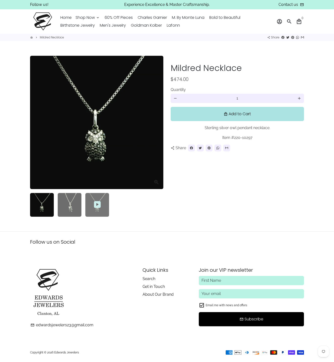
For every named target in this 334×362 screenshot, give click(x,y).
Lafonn (173, 25)
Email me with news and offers (226, 305)
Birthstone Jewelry (77, 25)
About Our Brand (158, 294)
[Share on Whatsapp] (297, 37)
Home (66, 17)
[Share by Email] (302, 37)
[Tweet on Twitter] (287, 37)
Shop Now (88, 17)
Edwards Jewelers (66, 352)
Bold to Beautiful (224, 17)
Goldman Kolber (146, 25)
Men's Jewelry (113, 25)
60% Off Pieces (119, 17)
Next (156, 122)
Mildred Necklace (52, 37)
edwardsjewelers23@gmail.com (62, 325)
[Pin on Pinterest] (292, 37)
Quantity (178, 89)
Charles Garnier (152, 17)
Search (149, 278)
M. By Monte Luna (188, 17)
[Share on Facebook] (282, 37)
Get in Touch (154, 286)
